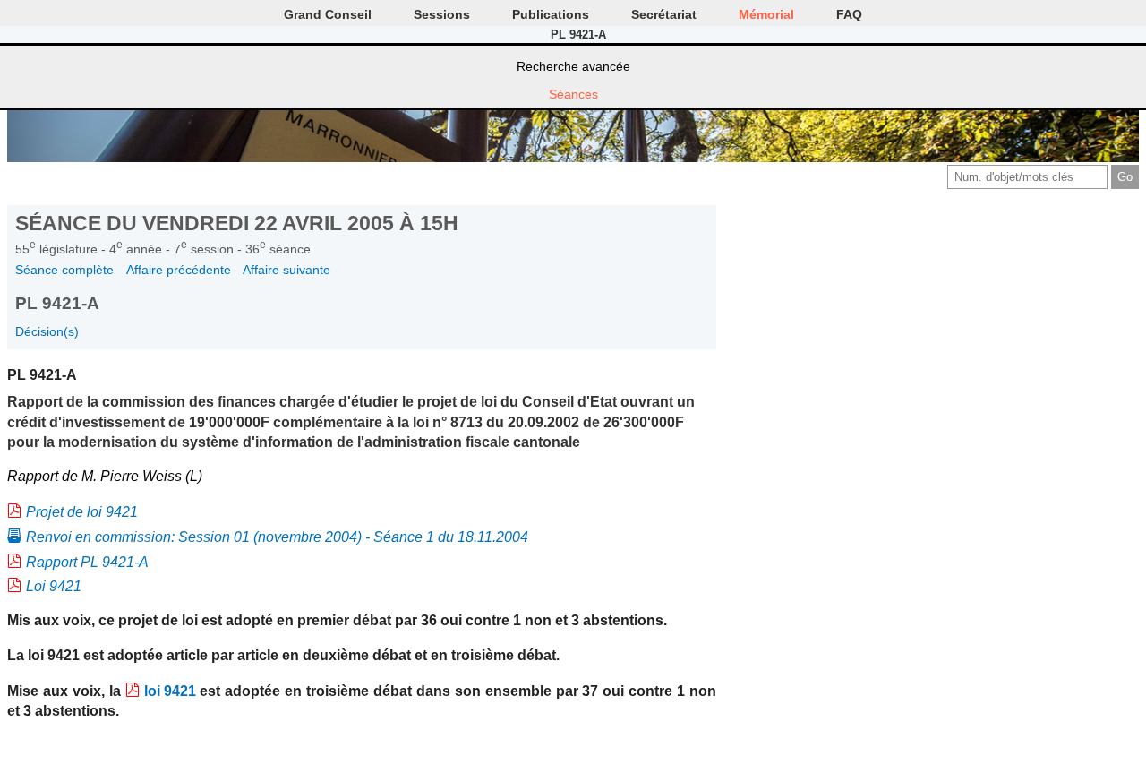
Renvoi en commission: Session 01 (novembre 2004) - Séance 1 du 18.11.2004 (277, 537)
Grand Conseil (328, 14)
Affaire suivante (286, 269)
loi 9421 (170, 691)
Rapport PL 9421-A (87, 562)
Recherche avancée (573, 66)
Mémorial (766, 14)
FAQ (849, 14)
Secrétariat (664, 14)
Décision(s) (47, 331)
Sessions (442, 14)
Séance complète (64, 269)
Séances (573, 94)
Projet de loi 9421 (82, 512)
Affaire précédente (178, 269)
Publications (550, 14)
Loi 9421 (53, 586)
